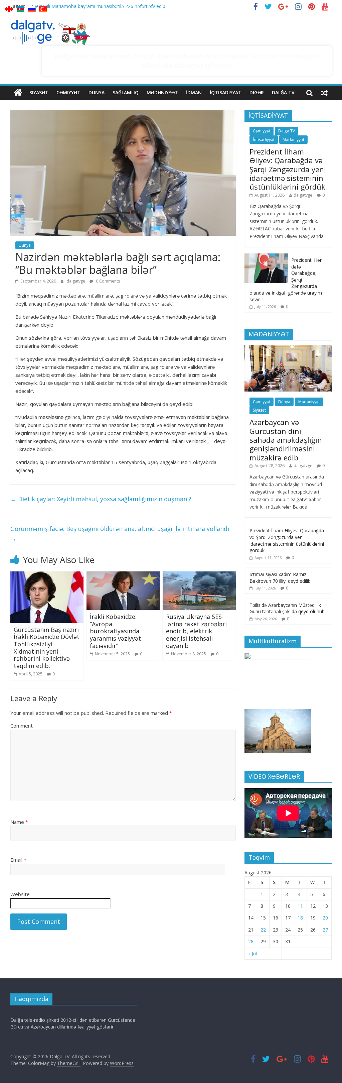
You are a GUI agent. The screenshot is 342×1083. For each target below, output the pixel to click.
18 (300, 917)
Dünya (97, 92)
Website (20, 894)
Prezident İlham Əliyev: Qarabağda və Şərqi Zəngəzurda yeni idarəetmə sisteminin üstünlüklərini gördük (287, 169)
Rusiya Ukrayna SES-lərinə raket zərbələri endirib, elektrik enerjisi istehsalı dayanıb (196, 631)
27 (325, 930)
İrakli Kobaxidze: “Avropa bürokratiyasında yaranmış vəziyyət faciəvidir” (115, 631)
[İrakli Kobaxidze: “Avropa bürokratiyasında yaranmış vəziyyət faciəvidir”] (123, 575)
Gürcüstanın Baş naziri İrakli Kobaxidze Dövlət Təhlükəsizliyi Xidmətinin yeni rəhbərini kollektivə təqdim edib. (46, 648)
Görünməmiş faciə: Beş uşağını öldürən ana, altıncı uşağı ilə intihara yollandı (119, 533)
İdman (194, 92)
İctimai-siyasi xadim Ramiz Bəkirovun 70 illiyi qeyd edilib (280, 577)
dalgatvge (76, 281)
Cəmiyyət (68, 92)
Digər (256, 92)
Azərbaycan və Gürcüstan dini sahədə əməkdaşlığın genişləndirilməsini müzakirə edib (285, 439)
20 (325, 917)
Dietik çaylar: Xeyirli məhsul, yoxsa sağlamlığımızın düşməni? (100, 499)
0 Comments (107, 281)
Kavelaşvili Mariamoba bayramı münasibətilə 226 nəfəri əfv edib (96, 8)
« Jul (252, 953)
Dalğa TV (283, 92)
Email (18, 859)
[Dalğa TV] (17, 93)
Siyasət (38, 92)
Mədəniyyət (162, 92)
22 (263, 930)
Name (19, 822)
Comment (21, 725)
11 (300, 906)
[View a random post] (324, 93)
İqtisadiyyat (225, 92)
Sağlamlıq (126, 92)
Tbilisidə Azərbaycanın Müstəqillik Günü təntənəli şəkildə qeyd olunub (287, 608)
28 (250, 941)
